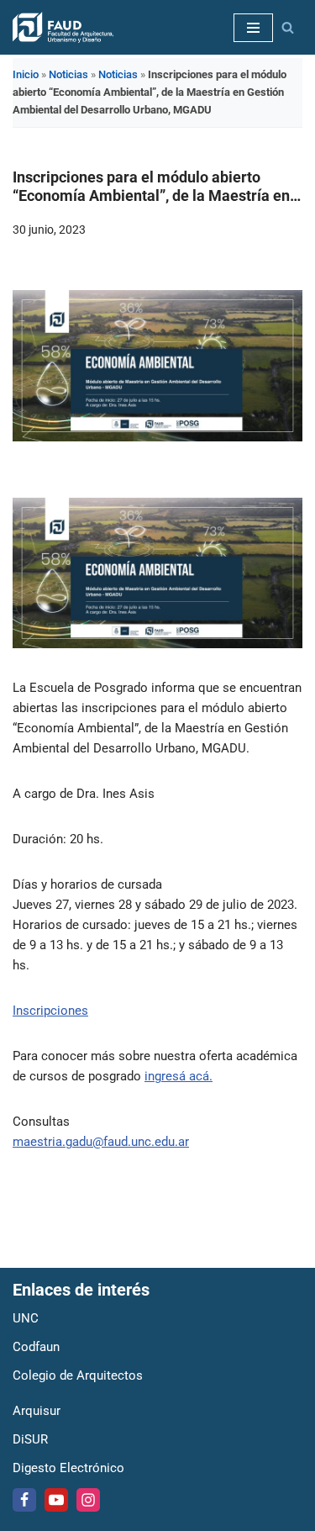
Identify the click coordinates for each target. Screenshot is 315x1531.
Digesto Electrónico (68, 1468)
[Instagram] (88, 1500)
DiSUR (30, 1439)
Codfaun (36, 1346)
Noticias (68, 74)
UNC (26, 1318)
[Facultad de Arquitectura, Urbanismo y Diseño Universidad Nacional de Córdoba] (63, 27)
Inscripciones (50, 1010)
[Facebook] (24, 1500)
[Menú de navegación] (253, 27)
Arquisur (36, 1410)
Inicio (26, 74)
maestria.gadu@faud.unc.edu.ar (101, 1141)
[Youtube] (56, 1500)
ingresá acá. (178, 1076)
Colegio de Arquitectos (78, 1375)
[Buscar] (287, 27)
